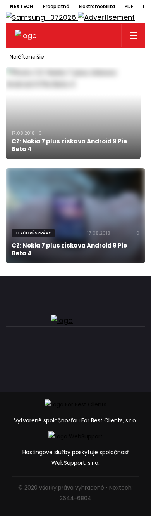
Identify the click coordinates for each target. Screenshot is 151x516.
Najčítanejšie (27, 57)
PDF (129, 6)
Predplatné (56, 6)
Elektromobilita (97, 6)
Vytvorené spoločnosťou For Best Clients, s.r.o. (75, 420)
